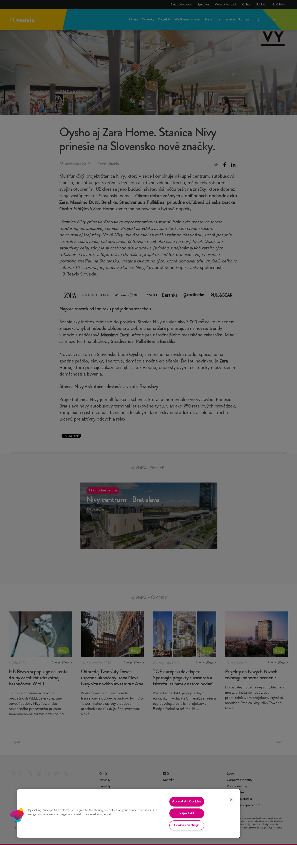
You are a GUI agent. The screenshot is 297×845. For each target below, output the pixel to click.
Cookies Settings (187, 825)
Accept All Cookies (186, 801)
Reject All (186, 813)
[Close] (231, 799)
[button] (17, 815)
